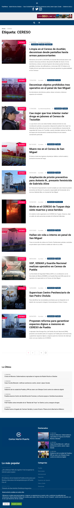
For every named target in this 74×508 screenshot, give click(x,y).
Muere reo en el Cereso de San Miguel (46, 150)
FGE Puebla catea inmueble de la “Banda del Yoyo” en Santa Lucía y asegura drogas (32, 403)
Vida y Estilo (41, 483)
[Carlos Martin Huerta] (19, 437)
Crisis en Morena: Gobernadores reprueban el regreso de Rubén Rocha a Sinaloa (31, 376)
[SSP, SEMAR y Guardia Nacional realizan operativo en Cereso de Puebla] (14, 268)
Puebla (42, 44)
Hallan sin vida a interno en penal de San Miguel (50, 236)
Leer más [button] (6, 504)
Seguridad (49, 44)
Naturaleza (59, 202)
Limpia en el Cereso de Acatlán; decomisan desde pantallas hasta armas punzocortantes (48, 52)
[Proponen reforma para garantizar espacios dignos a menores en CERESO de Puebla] (14, 326)
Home (3, 29)
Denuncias (41, 486)
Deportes (40, 477)
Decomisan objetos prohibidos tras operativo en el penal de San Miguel (49, 86)
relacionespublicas (45, 42)
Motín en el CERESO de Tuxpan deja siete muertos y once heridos (49, 208)
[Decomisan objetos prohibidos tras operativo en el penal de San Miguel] (14, 90)
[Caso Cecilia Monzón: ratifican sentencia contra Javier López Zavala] (43, 445)
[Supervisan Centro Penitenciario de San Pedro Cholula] (14, 297)
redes (41, 80)
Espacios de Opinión (44, 480)
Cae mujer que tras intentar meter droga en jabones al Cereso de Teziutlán (48, 116)
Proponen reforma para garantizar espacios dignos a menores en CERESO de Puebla (49, 324)
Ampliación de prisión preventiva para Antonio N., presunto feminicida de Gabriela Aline (50, 180)
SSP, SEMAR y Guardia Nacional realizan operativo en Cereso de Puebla (48, 266)
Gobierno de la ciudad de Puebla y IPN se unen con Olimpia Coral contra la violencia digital (34, 390)
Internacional (42, 474)
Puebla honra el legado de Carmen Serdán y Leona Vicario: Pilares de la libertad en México (34, 409)
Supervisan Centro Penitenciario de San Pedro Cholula (49, 294)
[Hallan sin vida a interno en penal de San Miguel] (14, 240)
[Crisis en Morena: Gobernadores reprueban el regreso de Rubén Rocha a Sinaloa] (43, 436)
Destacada (35, 44)
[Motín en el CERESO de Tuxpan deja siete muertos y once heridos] (14, 211)
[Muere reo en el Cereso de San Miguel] (14, 154)
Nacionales (41, 471)
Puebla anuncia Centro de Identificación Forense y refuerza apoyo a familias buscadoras (34, 396)
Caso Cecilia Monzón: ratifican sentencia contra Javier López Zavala (35, 7)
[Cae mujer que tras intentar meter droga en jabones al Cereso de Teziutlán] (14, 118)
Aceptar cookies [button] (16, 504)
